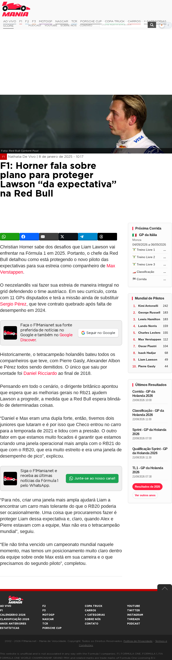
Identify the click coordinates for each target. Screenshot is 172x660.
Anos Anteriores (13, 623)
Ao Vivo (9, 21)
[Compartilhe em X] (68, 236)
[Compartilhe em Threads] (107, 236)
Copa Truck (115, 21)
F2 (27, 21)
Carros (134, 21)
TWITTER (133, 610)
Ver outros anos (145, 495)
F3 (34, 21)
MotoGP (45, 21)
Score (8, 25)
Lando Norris (147, 326)
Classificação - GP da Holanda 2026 (148, 413)
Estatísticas (9, 628)
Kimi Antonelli (148, 305)
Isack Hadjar (147, 352)
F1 (20, 21)
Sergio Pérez (13, 304)
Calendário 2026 (12, 615)
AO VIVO (5, 606)
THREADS (133, 619)
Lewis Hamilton (149, 319)
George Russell (149, 312)
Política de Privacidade (138, 641)
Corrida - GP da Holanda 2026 (143, 394)
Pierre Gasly (146, 366)
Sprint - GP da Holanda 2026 (149, 432)
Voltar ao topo (164, 589)
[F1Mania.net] (16, 9)
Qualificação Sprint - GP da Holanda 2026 (150, 451)
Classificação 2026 (14, 619)
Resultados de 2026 (147, 486)
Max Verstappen (149, 339)
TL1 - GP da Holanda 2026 (147, 470)
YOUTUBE (133, 606)
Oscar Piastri (147, 346)
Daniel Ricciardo (40, 373)
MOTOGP (48, 615)
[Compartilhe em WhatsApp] (10, 236)
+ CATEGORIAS (155, 21)
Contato (91, 623)
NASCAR (61, 21)
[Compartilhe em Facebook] (29, 236)
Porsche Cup (91, 21)
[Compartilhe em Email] (49, 236)
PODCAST (133, 623)
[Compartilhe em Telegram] (88, 236)
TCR (74, 21)
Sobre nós (93, 619)
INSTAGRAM (135, 615)
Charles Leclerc (149, 332)
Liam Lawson (147, 359)
